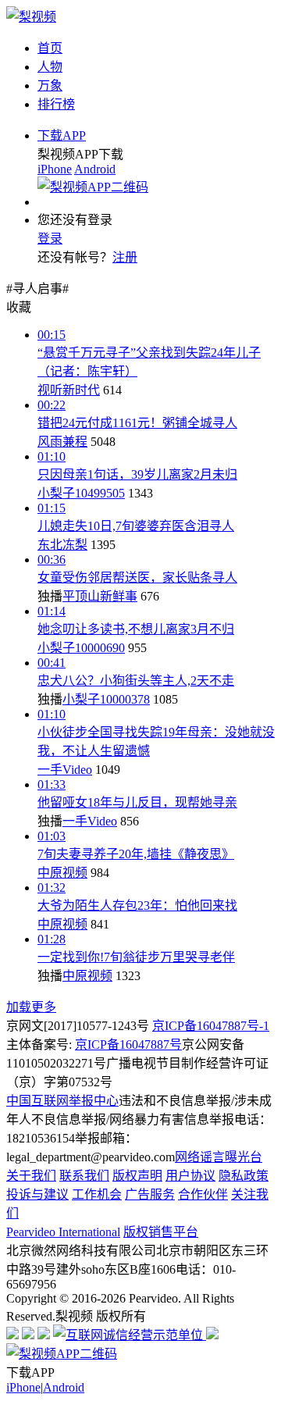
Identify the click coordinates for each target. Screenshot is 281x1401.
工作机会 (97, 1194)
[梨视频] (31, 16)
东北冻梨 (62, 544)
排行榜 (56, 104)
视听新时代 (68, 390)
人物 (49, 66)
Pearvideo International (63, 1232)
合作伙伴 (203, 1194)
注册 (124, 257)
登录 (49, 238)
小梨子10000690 (81, 647)
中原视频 (62, 872)
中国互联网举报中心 (62, 1100)
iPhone (54, 169)
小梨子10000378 (106, 699)
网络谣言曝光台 (218, 1157)
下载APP (61, 135)
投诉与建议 (37, 1194)
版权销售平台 (160, 1232)
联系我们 (84, 1175)
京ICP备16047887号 (128, 1044)
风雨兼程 (62, 441)
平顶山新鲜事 (99, 596)
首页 (49, 48)
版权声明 (137, 1175)
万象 (49, 85)
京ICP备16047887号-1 (210, 1025)
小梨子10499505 (81, 493)
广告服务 (150, 1194)
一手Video (64, 769)
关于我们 (31, 1175)
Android (95, 169)
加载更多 (31, 1007)
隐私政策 (244, 1175)
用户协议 (190, 1175)
